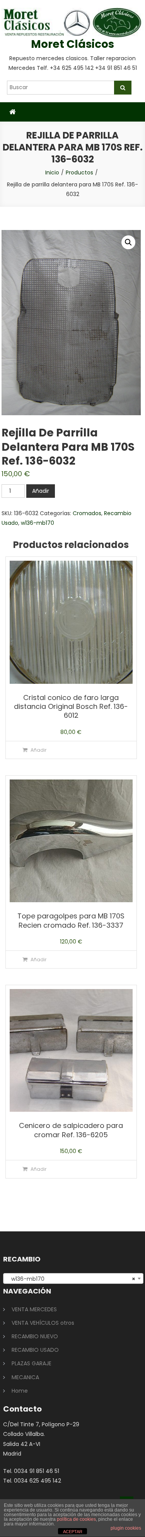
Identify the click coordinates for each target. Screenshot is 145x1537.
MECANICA (25, 1377)
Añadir (40, 491)
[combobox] (73, 1278)
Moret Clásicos (72, 44)
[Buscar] (122, 88)
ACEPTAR (72, 1531)
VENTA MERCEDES (34, 1309)
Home (20, 1391)
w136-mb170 (37, 523)
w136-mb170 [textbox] (71, 1279)
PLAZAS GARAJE (31, 1363)
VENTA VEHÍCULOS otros (43, 1323)
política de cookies (76, 1519)
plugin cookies (126, 1528)
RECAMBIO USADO (35, 1350)
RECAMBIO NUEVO (35, 1336)
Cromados (87, 513)
